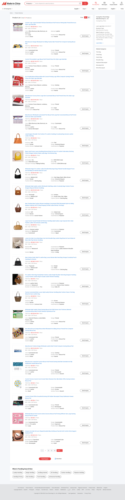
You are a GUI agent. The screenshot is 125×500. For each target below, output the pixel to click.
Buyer (84, 9)
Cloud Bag (99, 54)
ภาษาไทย (87, 489)
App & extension (102, 9)
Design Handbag (30, 472)
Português (31, 489)
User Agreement (72, 493)
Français (38, 489)
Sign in (121, 4)
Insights (105, 487)
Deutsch (57, 489)
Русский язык (44, 489)
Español (25, 489)
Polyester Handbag (79, 472)
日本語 (78, 489)
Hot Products (21, 487)
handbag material (42, 472)
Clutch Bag (99, 57)
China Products (29, 487)
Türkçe (93, 489)
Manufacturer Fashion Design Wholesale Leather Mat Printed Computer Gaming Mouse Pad (49, 346)
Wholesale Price (65, 487)
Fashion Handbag (66, 472)
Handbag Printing (18, 476)
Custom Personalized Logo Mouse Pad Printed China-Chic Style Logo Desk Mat (46, 59)
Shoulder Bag (99, 60)
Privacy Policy (88, 493)
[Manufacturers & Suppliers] (11, 3)
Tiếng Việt (98, 489)
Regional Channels (82, 487)
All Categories (7, 9)
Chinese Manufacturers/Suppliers (42, 487)
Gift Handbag (54, 472)
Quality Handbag (17, 472)
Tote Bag (98, 52)
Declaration (80, 493)
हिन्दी (83, 489)
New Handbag (30, 476)
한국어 (73, 489)
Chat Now (59, 458)
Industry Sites (73, 487)
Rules (122, 9)
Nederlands (63, 489)
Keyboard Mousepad (101, 62)
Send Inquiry (85, 36)
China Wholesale (55, 487)
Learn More (100, 43)
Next (60, 450)
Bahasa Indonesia (107, 489)
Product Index (92, 487)
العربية (69, 489)
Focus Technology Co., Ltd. (51, 493)
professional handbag (54, 476)
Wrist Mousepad (100, 68)
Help (93, 9)
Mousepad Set (100, 65)
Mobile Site (99, 487)
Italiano (51, 489)
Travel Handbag (41, 476)
